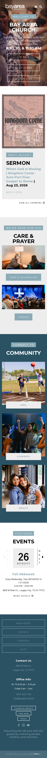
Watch (9, 192)
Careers (23, 641)
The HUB (24, 713)
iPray (23, 719)
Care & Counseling (24, 277)
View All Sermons (30, 203)
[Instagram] (23, 725)
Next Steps (24, 68)
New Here (23, 623)
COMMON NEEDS (23, 708)
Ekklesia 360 (36, 754)
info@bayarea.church (23, 699)
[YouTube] (28, 725)
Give (23, 649)
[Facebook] (18, 725)
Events (23, 632)
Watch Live (24, 79)
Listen (18, 192)
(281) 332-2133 (23, 694)
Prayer (24, 317)
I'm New (24, 57)
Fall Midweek (23, 574)
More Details (21, 596)
